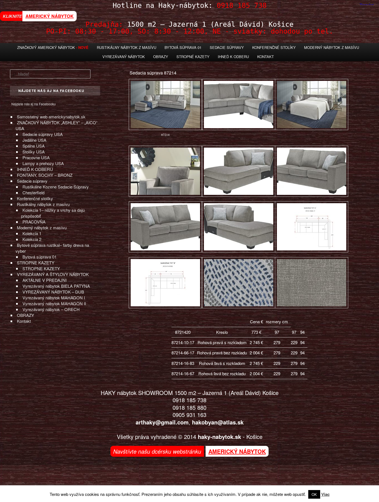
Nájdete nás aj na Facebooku (33, 103)
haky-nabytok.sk (219, 437)
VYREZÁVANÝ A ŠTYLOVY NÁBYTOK (53, 274)
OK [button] (314, 494)
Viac (325, 494)
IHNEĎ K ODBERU (35, 169)
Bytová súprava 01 (183, 47)
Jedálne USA (34, 140)
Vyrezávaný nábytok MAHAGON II (54, 303)
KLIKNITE (12, 16)
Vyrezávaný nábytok (123, 56)
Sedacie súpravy (32, 181)
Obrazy (160, 56)
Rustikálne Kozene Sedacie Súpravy (55, 187)
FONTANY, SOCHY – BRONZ (44, 175)
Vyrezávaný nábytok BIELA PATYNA (56, 286)
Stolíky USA (33, 152)
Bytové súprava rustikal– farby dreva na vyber (52, 248)
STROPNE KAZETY (35, 262)
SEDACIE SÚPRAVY (227, 47)
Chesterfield (33, 192)
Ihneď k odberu (233, 56)
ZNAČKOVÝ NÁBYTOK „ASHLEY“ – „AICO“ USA (56, 125)
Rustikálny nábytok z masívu (126, 47)
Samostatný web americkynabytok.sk (51, 117)
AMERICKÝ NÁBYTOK (49, 16)
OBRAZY (25, 315)
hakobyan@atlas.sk (218, 422)
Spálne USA (33, 146)
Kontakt (265, 56)
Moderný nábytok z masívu (331, 47)
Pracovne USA (36, 157)
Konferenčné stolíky (274, 47)
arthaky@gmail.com (162, 422)
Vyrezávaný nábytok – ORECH (51, 309)
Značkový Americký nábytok (46, 47)
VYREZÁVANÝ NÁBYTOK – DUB (53, 292)
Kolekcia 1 (31, 233)
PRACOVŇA (34, 222)
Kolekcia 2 (31, 239)
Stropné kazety (192, 56)
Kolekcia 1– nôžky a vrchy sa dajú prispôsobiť (53, 213)
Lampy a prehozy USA (43, 163)
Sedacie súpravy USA (42, 134)
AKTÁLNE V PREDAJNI (44, 280)
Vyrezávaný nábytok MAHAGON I (53, 297)
